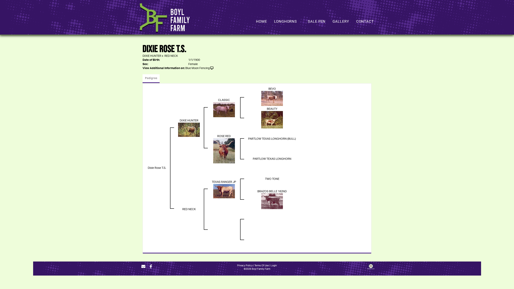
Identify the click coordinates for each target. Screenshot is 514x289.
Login (274, 265)
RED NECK (171, 56)
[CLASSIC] (224, 109)
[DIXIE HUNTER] (189, 129)
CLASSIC (224, 100)
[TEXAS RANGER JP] (224, 191)
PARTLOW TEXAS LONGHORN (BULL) (272, 138)
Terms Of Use (261, 265)
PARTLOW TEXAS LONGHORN (272, 159)
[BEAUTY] (272, 119)
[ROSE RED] (224, 151)
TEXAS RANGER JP (224, 182)
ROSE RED (224, 136)
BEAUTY (272, 109)
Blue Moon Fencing (197, 68)
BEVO (272, 89)
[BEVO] (272, 98)
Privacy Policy (245, 265)
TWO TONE (272, 179)
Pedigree (151, 78)
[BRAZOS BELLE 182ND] (272, 201)
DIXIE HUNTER (152, 56)
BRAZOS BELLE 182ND (272, 191)
